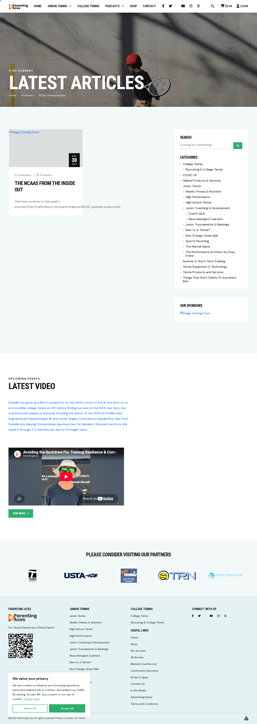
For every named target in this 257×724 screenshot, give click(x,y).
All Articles (137, 657)
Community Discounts (145, 670)
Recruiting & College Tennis (204, 169)
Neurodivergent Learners (206, 219)
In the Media (138, 690)
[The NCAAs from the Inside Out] (24, 132)
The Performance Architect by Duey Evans (210, 253)
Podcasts (27, 95)
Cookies (68, 718)
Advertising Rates (141, 697)
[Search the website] (212, 6)
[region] (49, 694)
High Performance (198, 197)
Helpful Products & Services (202, 180)
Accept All (67, 708)
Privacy (59, 718)
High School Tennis (198, 202)
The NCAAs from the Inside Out (45, 186)
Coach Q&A (197, 213)
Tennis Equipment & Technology (205, 266)
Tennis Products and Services (203, 272)
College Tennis (193, 164)
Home (12, 95)
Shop (134, 644)
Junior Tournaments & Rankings (207, 224)
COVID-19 (189, 175)
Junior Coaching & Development (208, 208)
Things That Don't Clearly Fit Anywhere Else (209, 279)
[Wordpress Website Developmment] (246, 718)
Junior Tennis (192, 186)
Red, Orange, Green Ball (202, 235)
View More (19, 513)
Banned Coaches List (144, 664)
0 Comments (23, 175)
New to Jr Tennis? (198, 230)
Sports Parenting (197, 241)
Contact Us (138, 684)
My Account (138, 650)
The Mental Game (198, 246)
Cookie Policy (32, 699)
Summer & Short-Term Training (204, 261)
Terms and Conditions (144, 704)
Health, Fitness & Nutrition (203, 191)
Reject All (30, 708)
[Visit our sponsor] (32, 576)
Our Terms (79, 718)
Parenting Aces (25, 718)
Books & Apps (139, 677)
